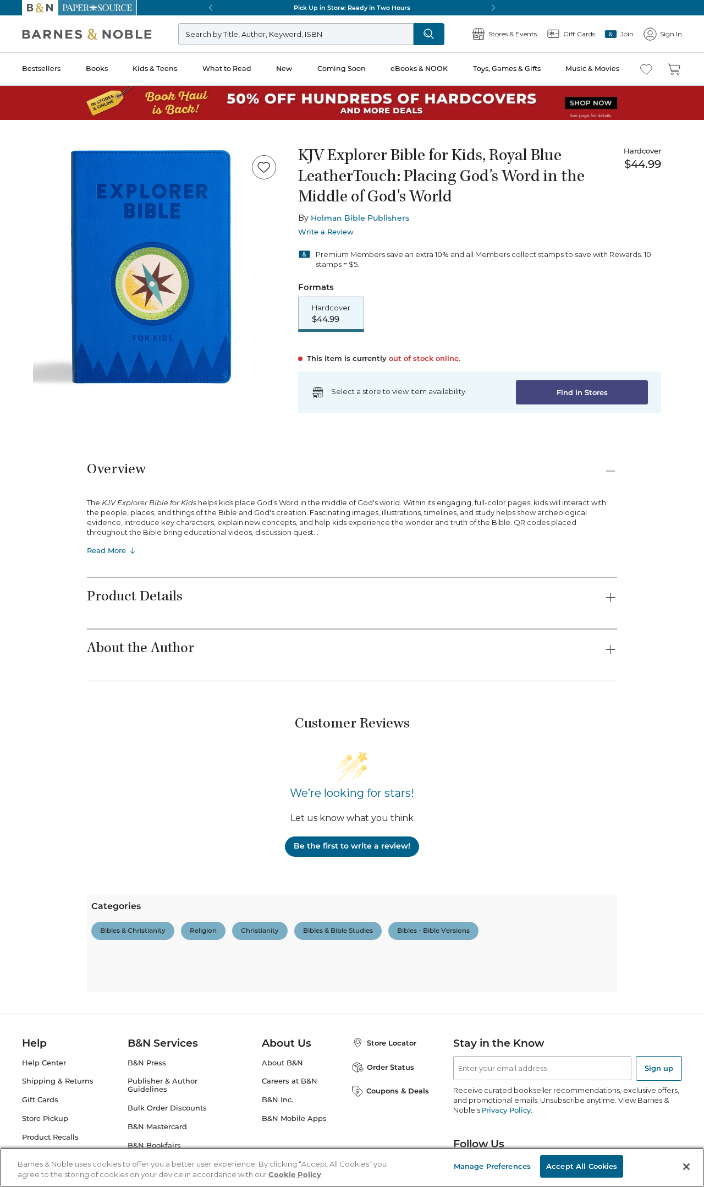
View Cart (674, 1120)
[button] (352, 593)
